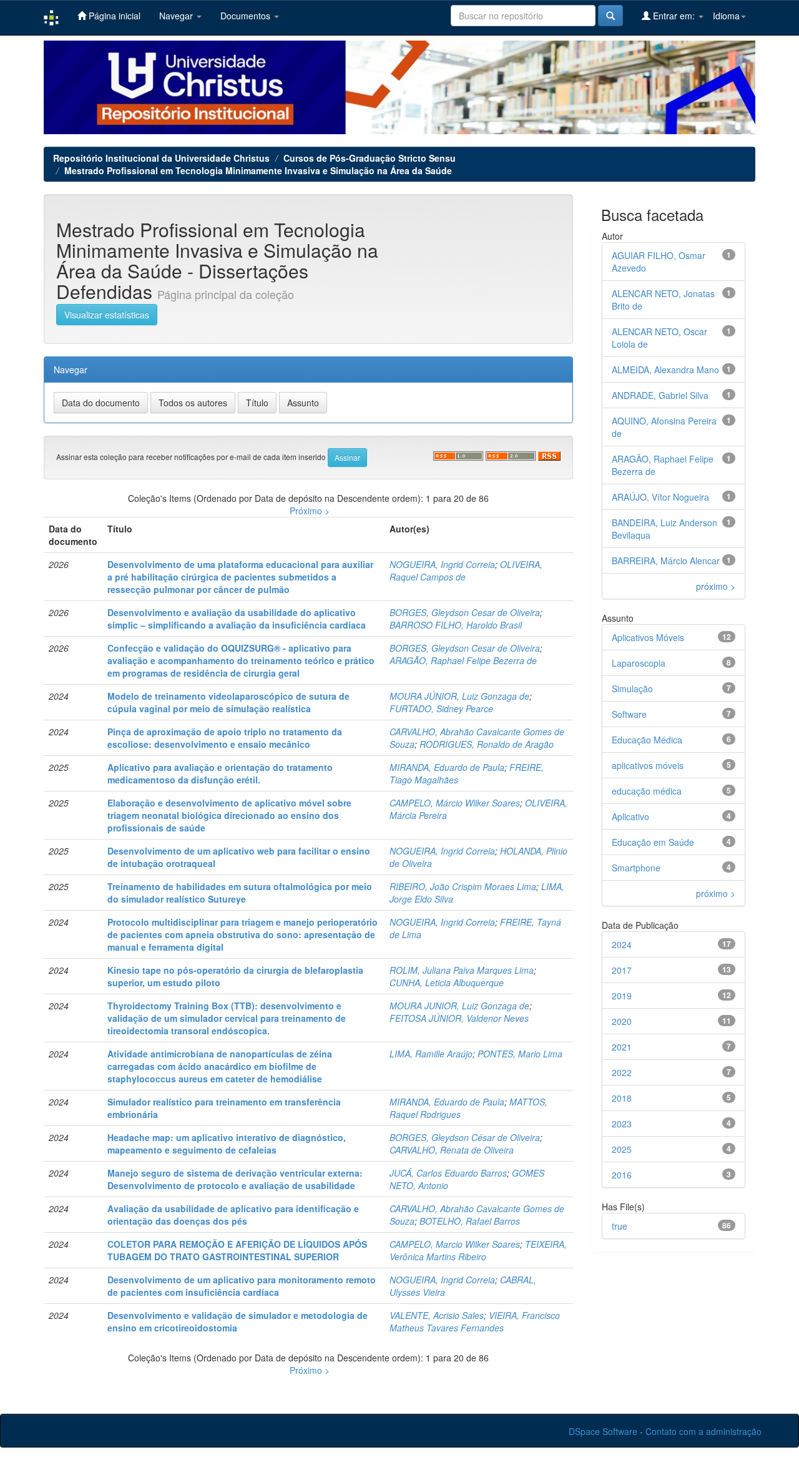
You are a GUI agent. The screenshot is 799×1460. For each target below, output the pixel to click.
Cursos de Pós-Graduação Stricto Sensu (369, 158)
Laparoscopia (638, 663)
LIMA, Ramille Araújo (431, 1053)
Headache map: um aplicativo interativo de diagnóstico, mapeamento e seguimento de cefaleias (226, 1143)
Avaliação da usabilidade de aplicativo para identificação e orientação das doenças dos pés (233, 1214)
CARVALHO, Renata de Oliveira (452, 1150)
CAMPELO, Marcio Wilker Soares (455, 1244)
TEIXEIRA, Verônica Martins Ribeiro (478, 1250)
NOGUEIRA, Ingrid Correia (442, 564)
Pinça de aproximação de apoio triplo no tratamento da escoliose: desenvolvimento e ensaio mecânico (224, 737)
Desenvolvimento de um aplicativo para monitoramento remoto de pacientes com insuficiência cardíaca (241, 1285)
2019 (622, 995)
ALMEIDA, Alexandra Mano (665, 369)
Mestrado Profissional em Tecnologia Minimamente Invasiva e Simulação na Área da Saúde (258, 170)
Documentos (246, 15)
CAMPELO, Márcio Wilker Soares (455, 802)
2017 (622, 970)
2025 (622, 1149)
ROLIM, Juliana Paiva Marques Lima (462, 970)
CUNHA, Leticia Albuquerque (447, 982)
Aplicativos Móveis (648, 637)
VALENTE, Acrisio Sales (437, 1315)
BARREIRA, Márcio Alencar (666, 560)
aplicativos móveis (648, 765)
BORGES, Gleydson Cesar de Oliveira (465, 612)
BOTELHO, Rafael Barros (469, 1221)
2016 (622, 1174)
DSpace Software (603, 1431)
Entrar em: (673, 15)
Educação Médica (647, 739)
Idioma (726, 15)
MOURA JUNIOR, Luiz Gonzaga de (459, 1005)
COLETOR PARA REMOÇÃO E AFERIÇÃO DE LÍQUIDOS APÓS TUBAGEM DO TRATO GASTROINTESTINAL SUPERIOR (237, 1250)
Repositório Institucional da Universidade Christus (161, 158)
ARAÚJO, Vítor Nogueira (660, 497)
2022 (622, 1072)
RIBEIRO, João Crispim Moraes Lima (463, 886)
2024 (622, 944)
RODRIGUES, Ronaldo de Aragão (486, 744)
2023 (622, 1123)
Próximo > (310, 510)
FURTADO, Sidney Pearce (441, 708)
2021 (622, 1047)
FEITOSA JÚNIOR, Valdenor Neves (459, 1018)
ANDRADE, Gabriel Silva (660, 395)
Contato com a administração (703, 1431)
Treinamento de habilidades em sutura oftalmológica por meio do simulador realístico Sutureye (239, 892)
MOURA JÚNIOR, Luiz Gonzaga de (459, 696)
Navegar (177, 15)
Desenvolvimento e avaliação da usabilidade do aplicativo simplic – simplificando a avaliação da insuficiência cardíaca (236, 618)
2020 (622, 1021)
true (619, 1226)
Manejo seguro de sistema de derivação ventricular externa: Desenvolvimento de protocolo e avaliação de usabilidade (235, 1179)
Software (629, 714)
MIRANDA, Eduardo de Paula (447, 767)
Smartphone (636, 867)
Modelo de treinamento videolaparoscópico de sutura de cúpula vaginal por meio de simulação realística (228, 702)
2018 (622, 1098)
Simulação (632, 688)
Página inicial (113, 15)
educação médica (647, 791)
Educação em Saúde (653, 842)
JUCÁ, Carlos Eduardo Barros (448, 1173)
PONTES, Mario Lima (520, 1053)
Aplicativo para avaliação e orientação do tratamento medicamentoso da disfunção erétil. (220, 773)
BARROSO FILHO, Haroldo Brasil (456, 625)
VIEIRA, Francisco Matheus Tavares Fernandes (475, 1321)
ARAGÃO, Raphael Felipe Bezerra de (463, 660)
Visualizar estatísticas (106, 314)
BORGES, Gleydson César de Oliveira (465, 1137)
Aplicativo (630, 816)
